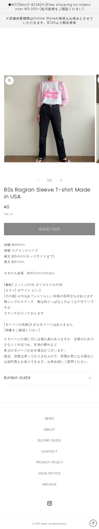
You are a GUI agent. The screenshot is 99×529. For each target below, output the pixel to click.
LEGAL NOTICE (49, 473)
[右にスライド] (61, 180)
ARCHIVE (49, 484)
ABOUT (49, 429)
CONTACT (49, 451)
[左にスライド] (38, 180)
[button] (49, 377)
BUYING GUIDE (49, 440)
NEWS (49, 418)
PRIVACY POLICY (49, 462)
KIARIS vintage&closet (54, 523)
